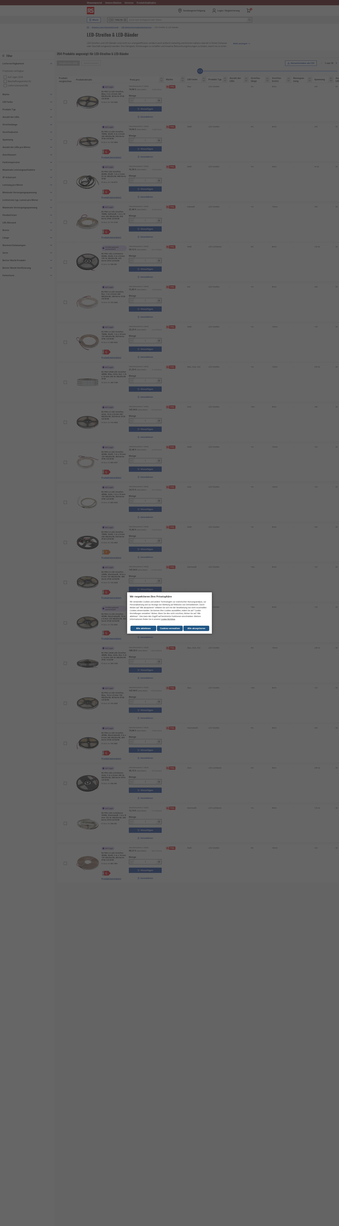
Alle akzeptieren (196, 628)
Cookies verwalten (170, 628)
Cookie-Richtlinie (168, 619)
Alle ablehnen (143, 628)
